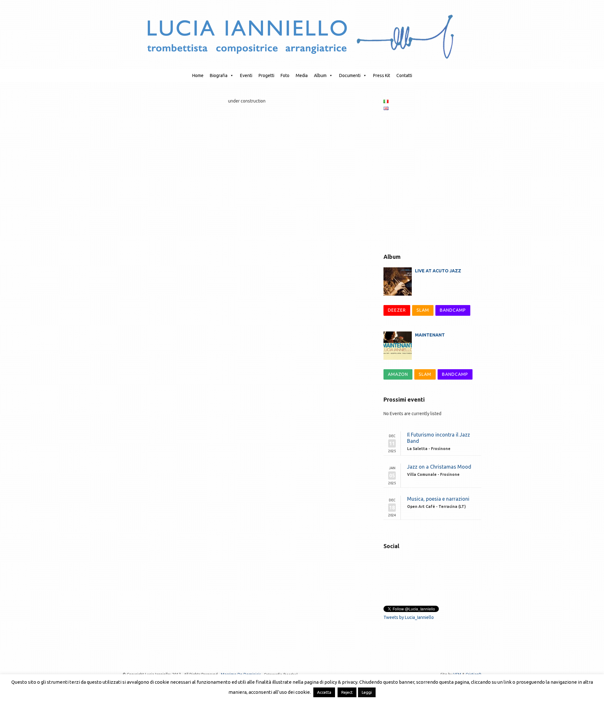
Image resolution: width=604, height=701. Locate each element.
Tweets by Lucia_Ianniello (408, 617)
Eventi (246, 75)
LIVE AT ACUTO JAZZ (438, 270)
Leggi (367, 692)
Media (302, 75)
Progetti (266, 75)
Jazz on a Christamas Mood (439, 467)
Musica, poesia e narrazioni (438, 499)
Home (198, 75)
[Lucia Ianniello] (302, 36)
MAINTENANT (430, 334)
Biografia (218, 75)
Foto (285, 75)
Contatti (404, 75)
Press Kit (381, 75)
